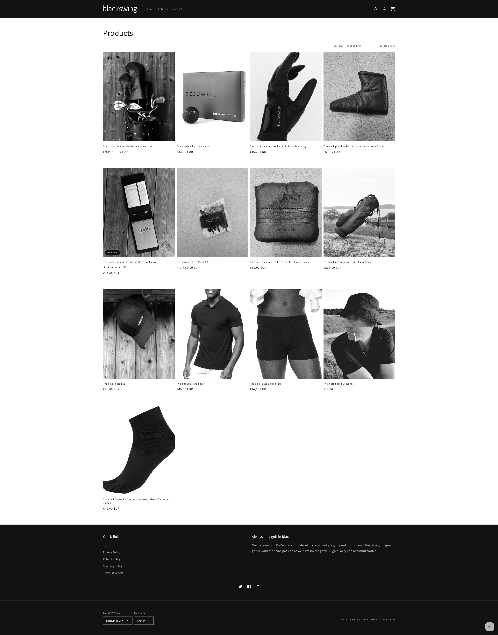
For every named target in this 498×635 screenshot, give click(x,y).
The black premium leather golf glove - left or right (279, 146)
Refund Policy (111, 559)
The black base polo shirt (191, 383)
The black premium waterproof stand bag (347, 262)
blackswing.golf (355, 619)
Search (107, 545)
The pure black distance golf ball (195, 146)
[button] (376, 9)
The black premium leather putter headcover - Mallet (280, 262)
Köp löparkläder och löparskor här (379, 619)
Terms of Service (113, 573)
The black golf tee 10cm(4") (192, 262)
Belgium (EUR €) (115, 620)
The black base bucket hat (339, 383)
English (141, 620)
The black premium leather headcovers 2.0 (127, 146)
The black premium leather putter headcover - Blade (354, 146)
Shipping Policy (112, 566)
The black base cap (114, 383)
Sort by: (338, 45)
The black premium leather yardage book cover (130, 262)
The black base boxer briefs (265, 383)
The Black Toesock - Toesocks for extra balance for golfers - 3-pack (137, 501)
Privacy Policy (111, 552)
